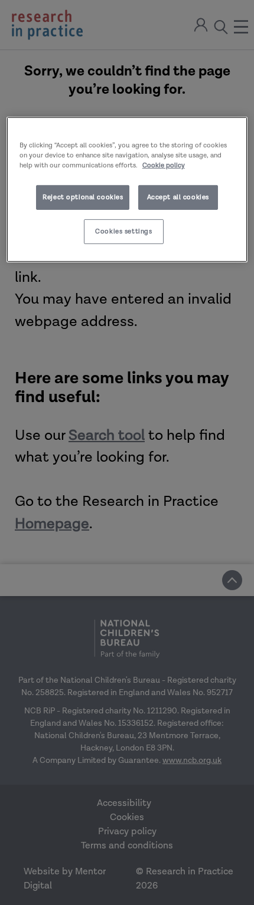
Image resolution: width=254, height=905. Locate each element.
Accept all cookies (178, 197)
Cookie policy (163, 165)
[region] (127, 189)
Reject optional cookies (83, 197)
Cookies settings (123, 231)
